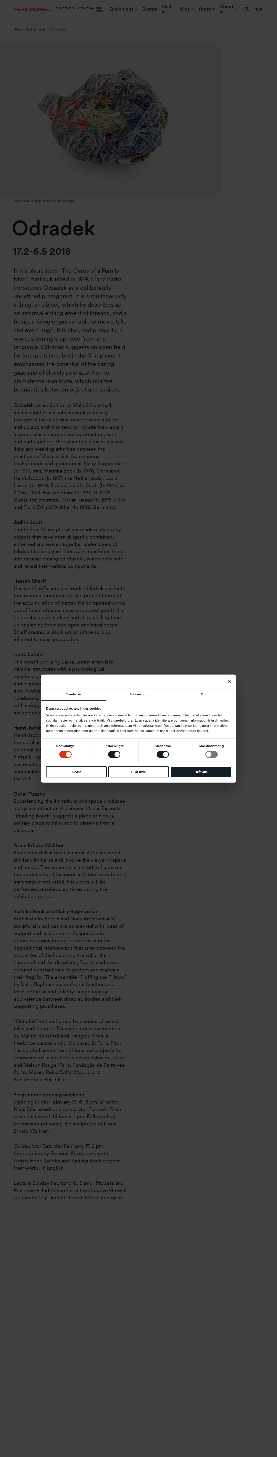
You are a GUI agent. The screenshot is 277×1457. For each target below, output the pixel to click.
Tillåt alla (201, 772)
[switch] (114, 754)
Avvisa (76, 772)
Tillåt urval (139, 772)
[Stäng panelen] (229, 681)
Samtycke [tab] (73, 694)
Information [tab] (138, 694)
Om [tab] (203, 694)
